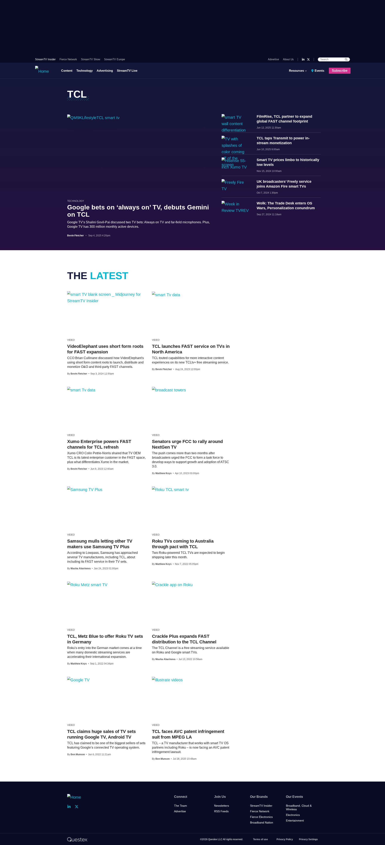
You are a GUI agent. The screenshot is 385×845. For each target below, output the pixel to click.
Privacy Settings (308, 839)
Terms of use (260, 839)
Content (66, 70)
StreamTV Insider (45, 59)
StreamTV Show (90, 59)
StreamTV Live (127, 70)
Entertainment (295, 820)
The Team (180, 805)
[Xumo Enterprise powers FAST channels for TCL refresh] (81, 389)
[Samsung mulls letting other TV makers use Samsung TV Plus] (84, 489)
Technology (84, 70)
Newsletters (221, 805)
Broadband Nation (261, 822)
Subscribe (340, 70)
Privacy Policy (285, 839)
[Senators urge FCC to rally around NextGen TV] (169, 389)
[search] (346, 59)
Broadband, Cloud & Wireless (299, 807)
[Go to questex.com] (77, 839)
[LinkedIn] (303, 59)
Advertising (105, 70)
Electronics (293, 814)
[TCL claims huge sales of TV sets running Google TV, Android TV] (78, 679)
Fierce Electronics (261, 816)
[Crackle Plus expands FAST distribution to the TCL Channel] (172, 584)
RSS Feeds (221, 811)
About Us (288, 59)
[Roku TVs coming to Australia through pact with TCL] (170, 489)
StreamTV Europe (114, 59)
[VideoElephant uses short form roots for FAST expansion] (106, 297)
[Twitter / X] (308, 59)
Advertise (273, 59)
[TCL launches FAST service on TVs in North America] (166, 294)
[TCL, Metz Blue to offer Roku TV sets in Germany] (87, 584)
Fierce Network (68, 59)
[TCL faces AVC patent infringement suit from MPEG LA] (167, 679)
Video (71, 340)
